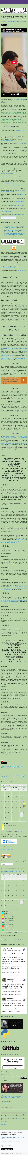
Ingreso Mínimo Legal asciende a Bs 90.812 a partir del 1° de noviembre (14, 226)
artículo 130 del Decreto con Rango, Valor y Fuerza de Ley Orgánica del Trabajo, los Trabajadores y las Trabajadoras (14, 600)
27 (16, 1118)
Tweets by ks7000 (4, 1103)
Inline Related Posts (22, 385)
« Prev (4, 787)
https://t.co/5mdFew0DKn (6, 267)
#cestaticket (19, 198)
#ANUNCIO (3, 169)
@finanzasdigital (17, 267)
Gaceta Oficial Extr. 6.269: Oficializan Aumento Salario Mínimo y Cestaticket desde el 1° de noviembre (14, 235)
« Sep (2, 1124)
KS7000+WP (5, 2)
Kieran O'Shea (20, 831)
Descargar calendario (5, 872)
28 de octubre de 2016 (19, 205)
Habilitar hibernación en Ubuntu (20, 775)
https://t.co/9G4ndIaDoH (6, 211)
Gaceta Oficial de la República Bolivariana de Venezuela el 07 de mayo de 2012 (14, 443)
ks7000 (24, 21)
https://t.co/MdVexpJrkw (20, 190)
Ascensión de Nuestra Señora (24, 805)
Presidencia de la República (7, 766)
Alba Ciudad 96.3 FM (21, 99)
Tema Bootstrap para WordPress (15, 1153)
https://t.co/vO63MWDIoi (10, 183)
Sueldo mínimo (17, 766)
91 (1, 348)
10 (26, 355)
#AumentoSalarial (5, 203)
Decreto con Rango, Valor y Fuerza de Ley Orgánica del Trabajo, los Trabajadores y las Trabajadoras (14, 358)
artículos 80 (24, 347)
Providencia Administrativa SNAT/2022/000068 (13, 871)
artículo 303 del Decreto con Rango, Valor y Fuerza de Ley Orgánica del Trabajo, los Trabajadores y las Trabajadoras (14, 541)
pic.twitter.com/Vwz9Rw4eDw (7, 140)
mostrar (13, 218)
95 (1, 357)
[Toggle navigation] (24, 2)
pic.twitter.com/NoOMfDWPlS (7, 173)
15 (23, 1115)
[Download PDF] (2, 27)
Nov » (5, 1124)
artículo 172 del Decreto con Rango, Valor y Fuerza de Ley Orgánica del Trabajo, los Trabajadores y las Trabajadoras (14, 588)
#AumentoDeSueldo (19, 201)
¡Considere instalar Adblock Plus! (7, 849)
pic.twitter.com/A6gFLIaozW (7, 128)
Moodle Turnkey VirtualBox (6, 775)
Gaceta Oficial (20, 765)
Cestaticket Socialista (11, 765)
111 (4, 357)
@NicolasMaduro (10, 169)
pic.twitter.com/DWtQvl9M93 (15, 203)
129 (6, 357)
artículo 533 (14, 603)
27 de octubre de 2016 (19, 130)
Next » (24, 787)
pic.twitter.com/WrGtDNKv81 (7, 191)
